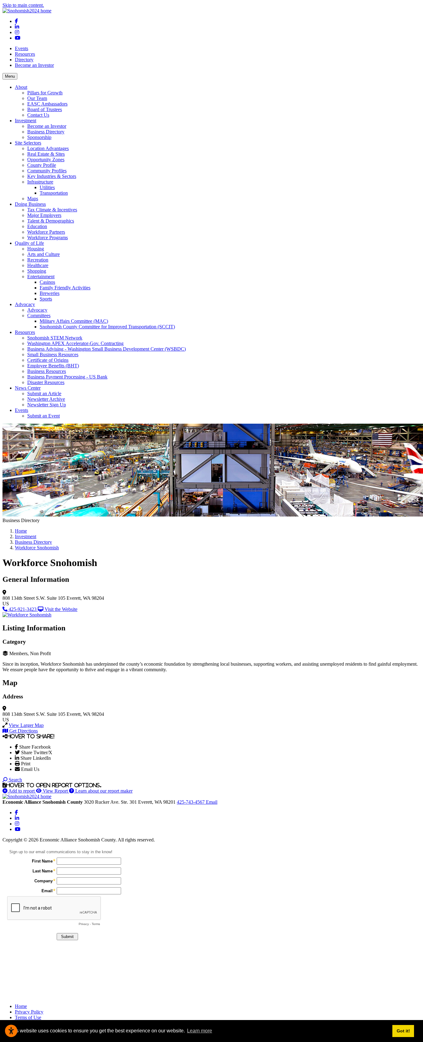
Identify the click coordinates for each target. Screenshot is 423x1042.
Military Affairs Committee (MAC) (74, 321)
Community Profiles (47, 170)
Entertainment (41, 276)
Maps (32, 198)
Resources (25, 54)
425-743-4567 (191, 802)
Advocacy (25, 304)
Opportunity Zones (45, 159)
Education (37, 226)
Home (21, 1006)
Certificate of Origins (47, 360)
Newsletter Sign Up (46, 404)
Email (211, 802)
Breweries (49, 293)
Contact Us (38, 115)
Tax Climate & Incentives (52, 209)
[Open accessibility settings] (11, 1031)
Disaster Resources (45, 382)
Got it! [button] (403, 1030)
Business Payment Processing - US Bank (67, 376)
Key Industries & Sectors (51, 176)
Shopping (36, 271)
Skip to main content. (23, 5)
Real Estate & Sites (46, 154)
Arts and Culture (43, 254)
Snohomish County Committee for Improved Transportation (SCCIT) (107, 326)
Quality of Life (29, 243)
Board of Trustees (44, 109)
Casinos (47, 282)
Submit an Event (43, 415)
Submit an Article (44, 393)
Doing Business (30, 204)
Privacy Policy (29, 1011)
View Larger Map (26, 725)
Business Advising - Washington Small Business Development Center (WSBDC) (106, 349)
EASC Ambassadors (47, 103)
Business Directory (45, 131)
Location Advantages (48, 148)
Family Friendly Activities (65, 287)
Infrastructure (40, 181)
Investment (25, 120)
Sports (46, 298)
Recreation (37, 259)
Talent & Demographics (50, 220)
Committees (38, 315)
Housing (35, 248)
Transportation (54, 193)
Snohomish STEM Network (54, 337)
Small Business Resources (52, 354)
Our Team (37, 98)
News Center (28, 388)
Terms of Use (28, 1017)
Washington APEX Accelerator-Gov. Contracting (75, 343)
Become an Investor (34, 65)
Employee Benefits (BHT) (53, 365)
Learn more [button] (199, 1030)
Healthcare (37, 265)
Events (21, 48)
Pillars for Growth (45, 92)
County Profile (41, 165)
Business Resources (46, 371)
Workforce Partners (46, 232)
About (21, 87)
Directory (24, 59)
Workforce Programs (47, 237)
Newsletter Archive (46, 399)
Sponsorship (39, 137)
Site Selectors (28, 142)
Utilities (47, 187)
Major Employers (44, 215)
